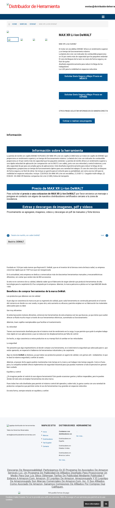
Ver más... (62, 460)
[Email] (106, 35)
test (102, 235)
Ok (106, 504)
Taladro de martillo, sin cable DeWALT (25, 235)
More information (92, 504)
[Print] (102, 35)
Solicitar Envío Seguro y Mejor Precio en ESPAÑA (83, 95)
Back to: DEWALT (16, 242)
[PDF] (97, 35)
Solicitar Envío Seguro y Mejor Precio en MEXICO (83, 77)
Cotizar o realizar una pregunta (77, 121)
